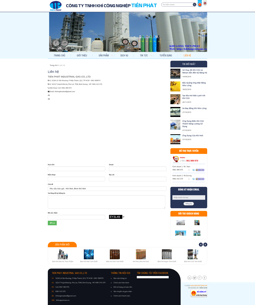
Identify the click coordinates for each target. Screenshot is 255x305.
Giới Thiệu (82, 55)
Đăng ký (189, 203)
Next (205, 245)
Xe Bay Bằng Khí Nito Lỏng (194, 108)
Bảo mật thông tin (120, 278)
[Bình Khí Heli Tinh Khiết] (115, 254)
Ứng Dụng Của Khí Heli (192, 135)
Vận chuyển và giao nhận (123, 291)
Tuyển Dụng (166, 55)
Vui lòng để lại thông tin (56, 193)
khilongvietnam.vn (198, 286)
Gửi (53, 223)
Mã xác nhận (52, 213)
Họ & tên (51, 165)
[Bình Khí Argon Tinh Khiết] (167, 254)
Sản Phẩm (104, 55)
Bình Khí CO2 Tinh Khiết (193, 261)
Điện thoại (51, 175)
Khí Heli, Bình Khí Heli (141, 261)
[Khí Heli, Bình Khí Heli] (141, 254)
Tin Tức (144, 55)
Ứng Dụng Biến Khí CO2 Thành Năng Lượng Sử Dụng (193, 124)
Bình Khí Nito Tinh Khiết (88, 261)
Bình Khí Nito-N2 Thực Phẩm (62, 261)
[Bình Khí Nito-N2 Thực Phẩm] (62, 254)
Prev (201, 245)
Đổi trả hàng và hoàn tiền (123, 287)
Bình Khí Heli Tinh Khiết (114, 261)
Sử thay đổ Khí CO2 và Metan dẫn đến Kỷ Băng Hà (194, 71)
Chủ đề (50, 184)
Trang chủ (59, 55)
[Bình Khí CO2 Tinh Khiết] (193, 254)
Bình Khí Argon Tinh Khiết (167, 261)
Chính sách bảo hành (121, 282)
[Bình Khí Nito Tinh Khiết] (88, 254)
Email (111, 165)
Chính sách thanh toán (122, 296)
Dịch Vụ (124, 55)
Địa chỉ (111, 175)
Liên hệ (187, 55)
